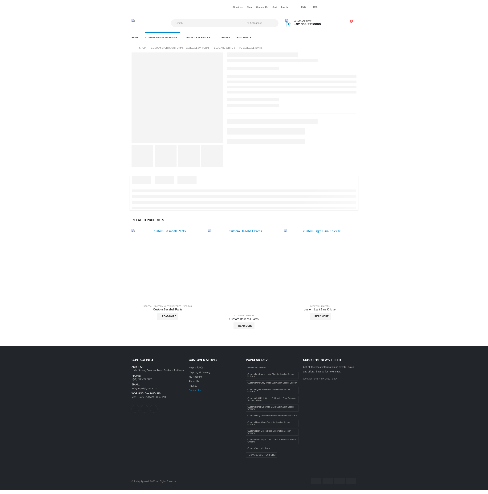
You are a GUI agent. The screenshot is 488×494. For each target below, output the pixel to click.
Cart (274, 7)
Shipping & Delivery (200, 372)
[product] (168, 265)
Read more (169, 316)
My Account (195, 376)
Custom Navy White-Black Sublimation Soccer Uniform (268, 423)
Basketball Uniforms (256, 367)
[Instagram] (342, 7)
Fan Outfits (244, 37)
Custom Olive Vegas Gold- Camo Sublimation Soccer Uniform (271, 440)
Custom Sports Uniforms (161, 37)
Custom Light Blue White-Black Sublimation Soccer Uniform (270, 408)
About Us (237, 7)
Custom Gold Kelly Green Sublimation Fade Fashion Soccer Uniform (271, 399)
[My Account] (331, 23)
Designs (225, 37)
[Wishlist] (340, 23)
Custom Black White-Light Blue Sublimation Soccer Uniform (270, 375)
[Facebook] (329, 7)
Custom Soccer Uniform (258, 448)
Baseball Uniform (153, 306)
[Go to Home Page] (133, 48)
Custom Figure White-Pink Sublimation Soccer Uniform (268, 390)
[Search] (273, 23)
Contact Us (262, 7)
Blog (249, 7)
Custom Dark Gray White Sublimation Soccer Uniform (272, 383)
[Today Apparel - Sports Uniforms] (142, 23)
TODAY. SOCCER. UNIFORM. (261, 455)
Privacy (193, 385)
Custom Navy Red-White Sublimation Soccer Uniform (272, 415)
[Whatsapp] (352, 7)
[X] (336, 7)
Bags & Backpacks (198, 37)
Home (135, 37)
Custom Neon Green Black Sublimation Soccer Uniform (269, 432)
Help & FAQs (196, 367)
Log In (284, 7)
